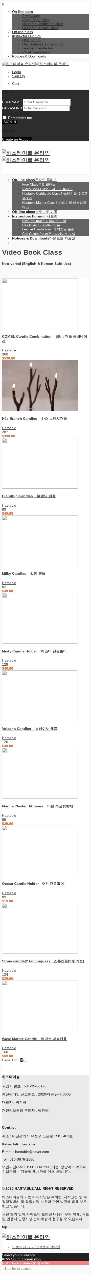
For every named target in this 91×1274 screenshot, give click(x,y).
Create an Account (17, 139)
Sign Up (18, 76)
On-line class (22, 12)
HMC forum (31, 40)
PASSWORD (12, 108)
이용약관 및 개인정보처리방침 (36, 1247)
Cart (15, 84)
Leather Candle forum (39, 48)
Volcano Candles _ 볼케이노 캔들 (29, 729)
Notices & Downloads (29, 56)
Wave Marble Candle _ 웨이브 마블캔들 (34, 1039)
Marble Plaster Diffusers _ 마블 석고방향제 (37, 806)
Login (16, 72)
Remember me (20, 118)
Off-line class (22, 32)
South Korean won (26, 1259)
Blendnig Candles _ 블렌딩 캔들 (29, 496)
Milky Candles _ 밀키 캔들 (24, 573)
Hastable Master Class (40, 28)
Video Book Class (36, 20)
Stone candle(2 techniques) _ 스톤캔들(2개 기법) (43, 961)
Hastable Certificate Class (42, 24)
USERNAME (12, 102)
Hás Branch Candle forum (43, 44)
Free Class (31, 16)
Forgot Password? (16, 113)
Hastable (9, 350)
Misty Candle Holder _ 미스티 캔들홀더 (34, 651)
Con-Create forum (36, 52)
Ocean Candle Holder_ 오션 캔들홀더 (33, 884)
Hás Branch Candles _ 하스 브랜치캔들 (34, 418)
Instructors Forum (26, 36)
